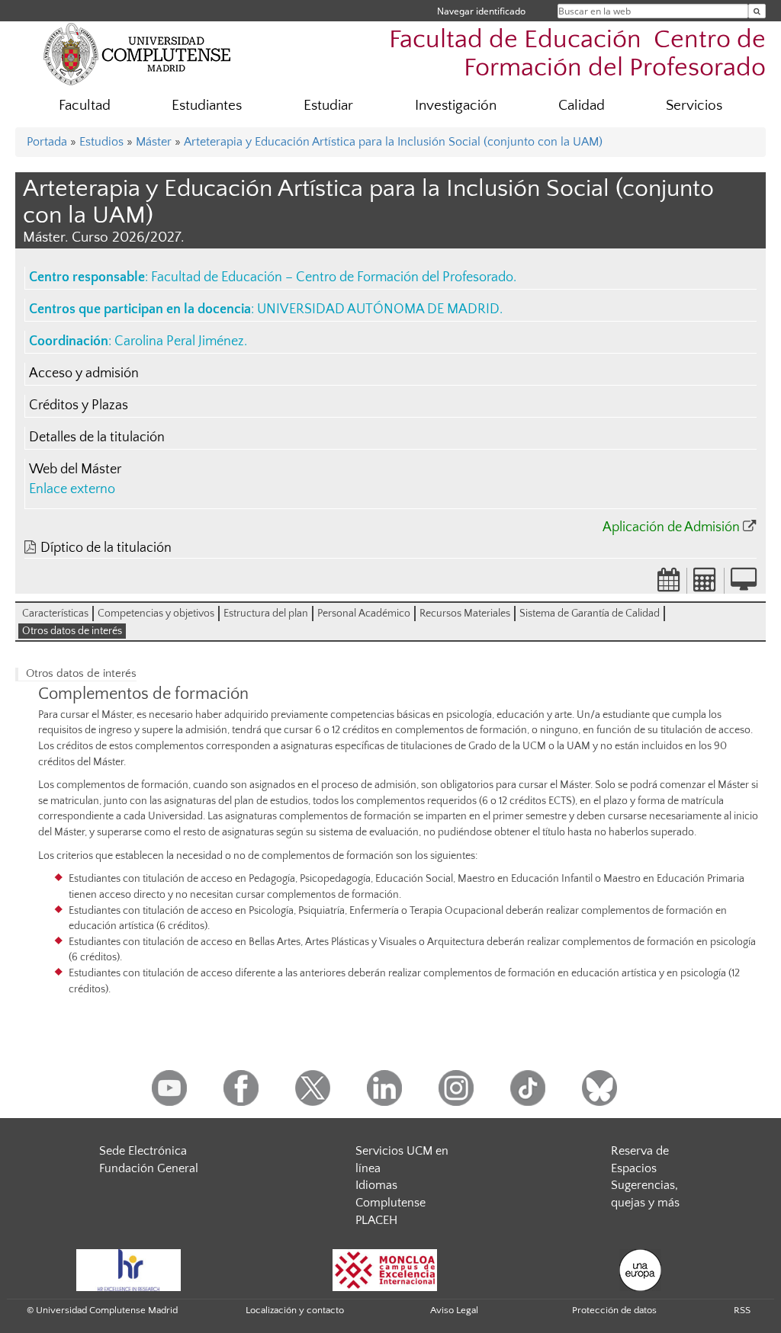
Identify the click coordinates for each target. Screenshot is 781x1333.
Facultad (85, 106)
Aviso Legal (454, 1310)
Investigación (456, 106)
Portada (47, 142)
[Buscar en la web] (757, 11)
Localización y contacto (295, 1310)
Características (55, 613)
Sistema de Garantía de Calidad (589, 613)
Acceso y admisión (84, 373)
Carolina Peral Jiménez (179, 341)
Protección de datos (614, 1310)
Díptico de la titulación (106, 548)
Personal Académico (363, 613)
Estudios (101, 142)
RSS (742, 1310)
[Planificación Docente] (668, 584)
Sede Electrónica (143, 1151)
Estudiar (328, 106)
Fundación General (148, 1168)
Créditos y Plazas (78, 405)
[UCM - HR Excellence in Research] (129, 1269)
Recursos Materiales (464, 613)
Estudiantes (207, 106)
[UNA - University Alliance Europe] (640, 1269)
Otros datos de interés (72, 631)
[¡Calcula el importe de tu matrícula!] (705, 584)
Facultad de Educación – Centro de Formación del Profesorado (332, 277)
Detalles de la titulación (97, 437)
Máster (154, 142)
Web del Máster (75, 469)
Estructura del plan (265, 613)
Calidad (581, 106)
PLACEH (376, 1220)
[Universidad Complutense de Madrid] (137, 53)
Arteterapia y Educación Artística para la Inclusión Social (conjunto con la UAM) (393, 142)
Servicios (694, 106)
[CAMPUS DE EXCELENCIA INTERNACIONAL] (385, 1269)
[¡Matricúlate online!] (744, 584)
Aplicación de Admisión (671, 527)
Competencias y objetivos (156, 613)
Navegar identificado (481, 11)
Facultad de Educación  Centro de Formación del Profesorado (577, 54)
